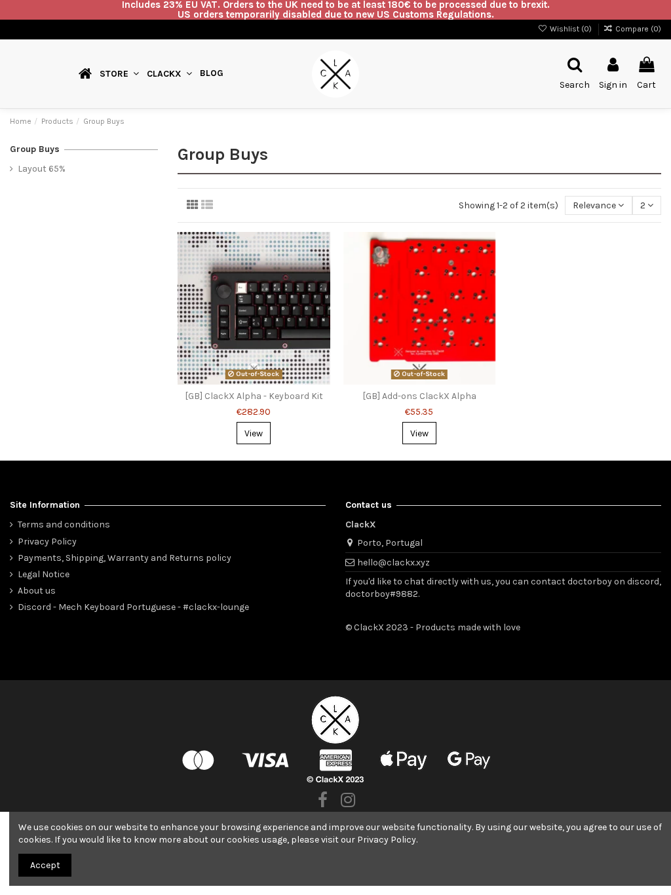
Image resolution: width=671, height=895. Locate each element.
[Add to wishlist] (320, 251)
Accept (45, 865)
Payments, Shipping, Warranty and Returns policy (124, 557)
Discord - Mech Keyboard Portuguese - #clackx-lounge (133, 607)
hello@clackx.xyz (393, 562)
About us (37, 590)
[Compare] (320, 274)
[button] (169, 73)
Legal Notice (43, 574)
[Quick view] (320, 297)
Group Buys (35, 149)
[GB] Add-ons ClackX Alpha (419, 396)
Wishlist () (570, 28)
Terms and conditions (64, 524)
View (253, 433)
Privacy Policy (47, 541)
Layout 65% (42, 168)
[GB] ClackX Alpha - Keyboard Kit (254, 396)
